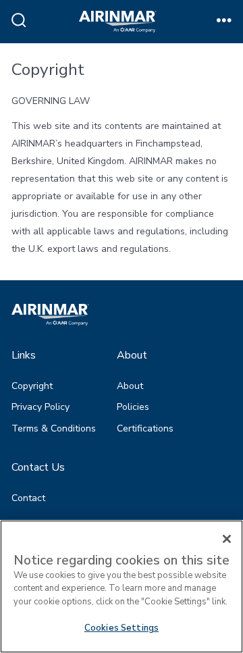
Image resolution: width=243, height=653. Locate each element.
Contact (28, 498)
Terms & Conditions (53, 428)
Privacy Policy (40, 406)
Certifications (145, 428)
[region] (121, 586)
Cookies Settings (121, 628)
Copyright (32, 386)
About (130, 386)
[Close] (227, 539)
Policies (133, 406)
